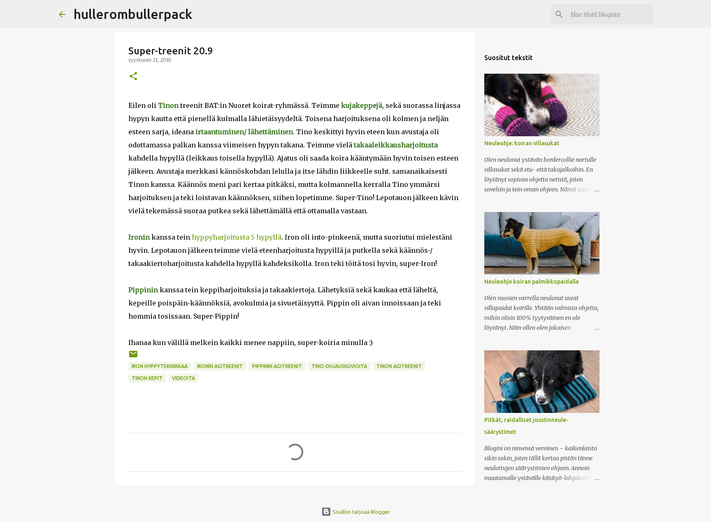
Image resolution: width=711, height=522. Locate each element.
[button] (133, 76)
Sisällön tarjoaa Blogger (360, 512)
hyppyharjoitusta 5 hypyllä (236, 237)
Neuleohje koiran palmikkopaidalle (531, 281)
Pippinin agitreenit (277, 366)
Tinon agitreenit (399, 366)
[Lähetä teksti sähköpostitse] (133, 357)
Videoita (183, 378)
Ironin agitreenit (220, 366)
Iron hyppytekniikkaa (160, 366)
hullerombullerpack (133, 14)
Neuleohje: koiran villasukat (521, 143)
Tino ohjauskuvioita (339, 366)
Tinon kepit (147, 378)
